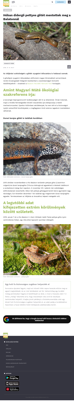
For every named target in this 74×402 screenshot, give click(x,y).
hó (21, 6)
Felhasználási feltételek (14, 359)
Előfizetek (60, 2)
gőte (36, 6)
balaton (28, 6)
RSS (7, 345)
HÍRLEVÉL (8, 348)
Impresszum (9, 356)
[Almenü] (13, 2)
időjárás (14, 6)
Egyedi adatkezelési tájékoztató (16, 363)
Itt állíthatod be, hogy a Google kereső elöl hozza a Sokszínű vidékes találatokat (39, 319)
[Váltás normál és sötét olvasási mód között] (52, 2)
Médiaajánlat (10, 367)
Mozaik (8, 10)
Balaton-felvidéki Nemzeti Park (39, 83)
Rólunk (8, 352)
